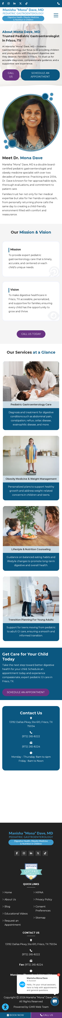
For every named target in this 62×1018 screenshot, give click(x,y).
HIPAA (39, 892)
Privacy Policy (44, 899)
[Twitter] (20, 3)
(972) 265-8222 (31, 736)
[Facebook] (3, 3)
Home (8, 892)
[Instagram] (9, 3)
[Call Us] (58, 3)
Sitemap (40, 917)
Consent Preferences (43, 908)
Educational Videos (16, 913)
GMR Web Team (39, 1007)
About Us (10, 899)
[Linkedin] (14, 3)
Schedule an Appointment (40, 75)
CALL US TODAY (31, 334)
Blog (7, 906)
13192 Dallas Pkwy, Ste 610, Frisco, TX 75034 (31, 724)
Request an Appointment (13, 922)
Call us (11, 75)
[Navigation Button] (56, 15)
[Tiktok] (26, 3)
